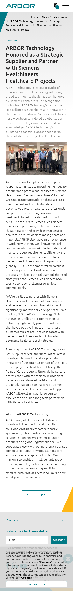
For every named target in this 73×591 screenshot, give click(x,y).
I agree (33, 584)
